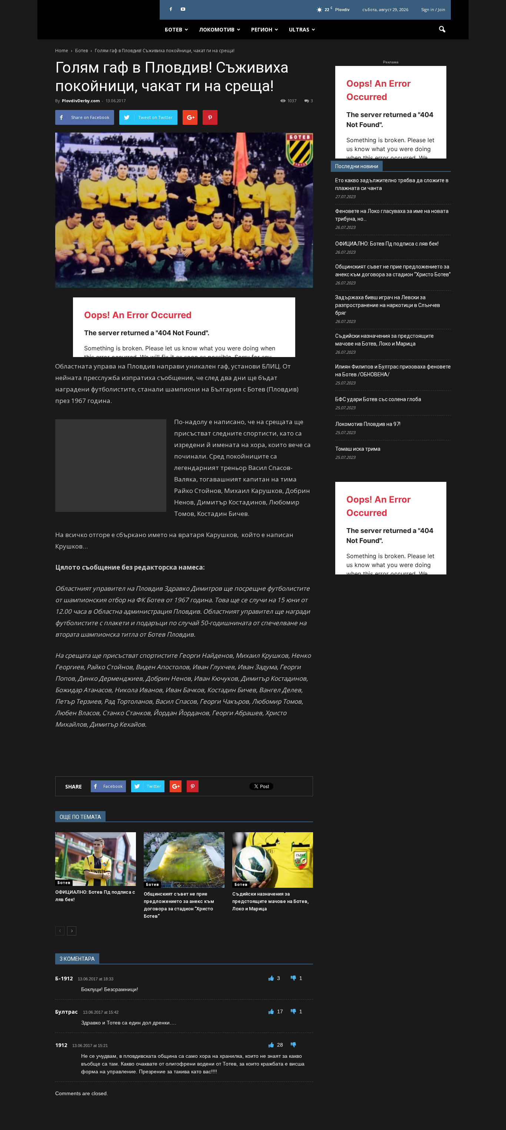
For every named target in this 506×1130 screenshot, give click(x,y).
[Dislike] (294, 978)
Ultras (299, 29)
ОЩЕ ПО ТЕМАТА (80, 817)
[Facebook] (170, 9)
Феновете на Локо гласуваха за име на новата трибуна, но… (392, 215)
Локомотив (216, 29)
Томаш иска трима (357, 449)
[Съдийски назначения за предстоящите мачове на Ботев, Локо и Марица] (272, 860)
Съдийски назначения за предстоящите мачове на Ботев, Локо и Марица (270, 901)
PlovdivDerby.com (81, 100)
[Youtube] (183, 9)
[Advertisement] (110, 465)
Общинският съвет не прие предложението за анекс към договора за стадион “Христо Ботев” (393, 270)
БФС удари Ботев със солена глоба (378, 399)
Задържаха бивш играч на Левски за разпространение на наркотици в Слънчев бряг (387, 305)
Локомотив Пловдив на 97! (367, 424)
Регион (261, 29)
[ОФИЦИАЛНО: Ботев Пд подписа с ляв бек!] (95, 859)
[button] (442, 30)
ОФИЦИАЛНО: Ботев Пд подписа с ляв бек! (387, 244)
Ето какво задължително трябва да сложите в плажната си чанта (392, 184)
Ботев (173, 29)
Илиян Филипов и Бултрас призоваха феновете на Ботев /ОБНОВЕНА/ (393, 370)
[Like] (272, 978)
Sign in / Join (433, 9)
